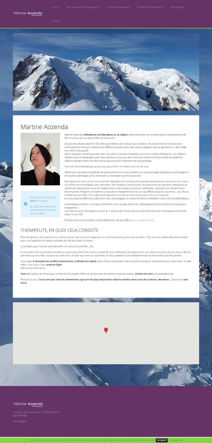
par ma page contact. (144, 220)
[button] (106, 330)
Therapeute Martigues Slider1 (106, 107)
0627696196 (20, 415)
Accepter (161, 440)
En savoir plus (176, 440)
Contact (56, 20)
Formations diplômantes (150, 7)
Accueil (55, 7)
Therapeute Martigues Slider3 (109, 107)
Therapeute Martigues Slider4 (103, 107)
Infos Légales (20, 421)
